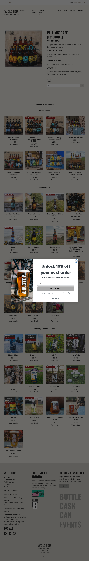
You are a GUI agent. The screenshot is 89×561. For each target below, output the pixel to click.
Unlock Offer (55, 289)
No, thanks (55, 298)
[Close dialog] (76, 261)
